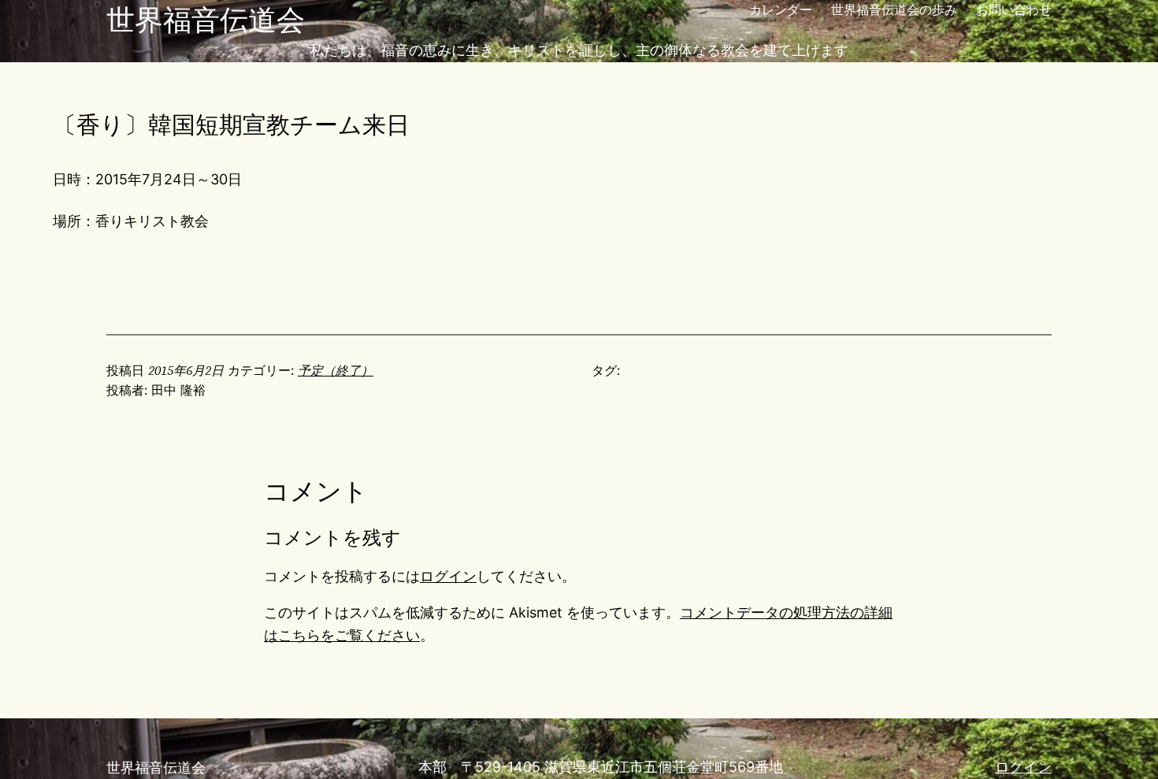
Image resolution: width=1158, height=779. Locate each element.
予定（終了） (335, 370)
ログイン (448, 576)
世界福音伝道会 (205, 19)
